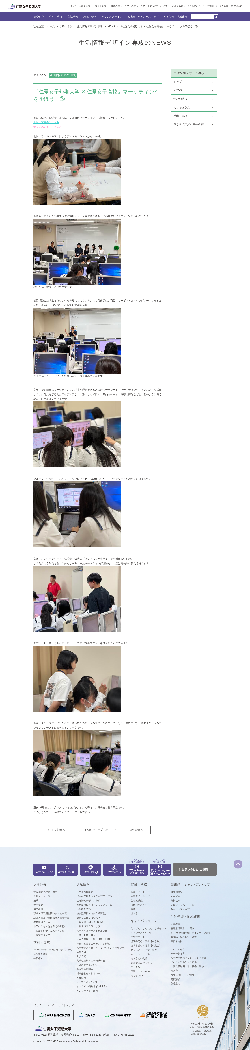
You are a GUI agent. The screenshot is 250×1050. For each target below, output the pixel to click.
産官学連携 (176, 941)
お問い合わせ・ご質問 (203, 6)
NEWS (111, 26)
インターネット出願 (87, 990)
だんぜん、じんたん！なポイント (148, 928)
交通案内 (238, 6)
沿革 (35, 900)
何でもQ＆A (137, 975)
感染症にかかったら (141, 962)
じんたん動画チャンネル (184, 962)
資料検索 (175, 900)
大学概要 (38, 904)
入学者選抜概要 (85, 892)
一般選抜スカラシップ (88, 926)
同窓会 (174, 970)
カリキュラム (181, 107)
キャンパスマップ (180, 909)
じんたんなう (178, 949)
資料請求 (223, 6)
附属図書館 (176, 892)
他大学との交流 (139, 958)
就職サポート (138, 892)
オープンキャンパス (87, 982)
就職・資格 (89, 16)
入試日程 (81, 956)
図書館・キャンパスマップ (143, 16)
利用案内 (175, 896)
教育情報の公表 (41, 922)
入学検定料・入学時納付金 (91, 960)
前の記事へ (58, 829)
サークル (135, 967)
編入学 (134, 913)
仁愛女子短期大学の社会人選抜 (187, 966)
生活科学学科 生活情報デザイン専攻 (52, 949)
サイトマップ (66, 1005)
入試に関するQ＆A (87, 965)
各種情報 (81, 977)
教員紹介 (38, 958)
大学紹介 (39, 16)
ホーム (51, 26)
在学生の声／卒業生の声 (188, 124)
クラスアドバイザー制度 (144, 949)
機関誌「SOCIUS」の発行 (185, 937)
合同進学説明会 (85, 969)
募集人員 (81, 952)
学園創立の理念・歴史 (45, 892)
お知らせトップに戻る (97, 829)
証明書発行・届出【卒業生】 (146, 945)
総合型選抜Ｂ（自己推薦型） (92, 913)
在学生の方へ (101, 6)
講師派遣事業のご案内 (182, 928)
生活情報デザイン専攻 (90, 26)
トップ (177, 81)
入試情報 (73, 16)
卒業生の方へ (131, 6)
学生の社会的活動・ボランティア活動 (191, 932)
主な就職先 (137, 900)
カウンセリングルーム (142, 954)
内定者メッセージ (140, 896)
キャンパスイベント (141, 932)
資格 (133, 909)
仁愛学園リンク (41, 935)
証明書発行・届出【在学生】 (146, 941)
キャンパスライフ (112, 16)
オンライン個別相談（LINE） (92, 986)
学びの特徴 (180, 98)
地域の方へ (116, 6)
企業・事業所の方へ (151, 6)
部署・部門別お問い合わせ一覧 (50, 913)
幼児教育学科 (40, 954)
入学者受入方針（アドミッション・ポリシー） (101, 947)
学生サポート (138, 937)
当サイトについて (43, 1005)
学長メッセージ (41, 896)
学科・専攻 (55, 16)
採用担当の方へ (139, 904)
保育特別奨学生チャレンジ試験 (93, 943)
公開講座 (175, 924)
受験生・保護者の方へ (81, 6)
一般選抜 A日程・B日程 (90, 922)
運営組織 (38, 909)
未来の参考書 (178, 953)
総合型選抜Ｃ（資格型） (90, 917)
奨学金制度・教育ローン (90, 973)
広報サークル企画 (140, 971)
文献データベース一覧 (182, 904)
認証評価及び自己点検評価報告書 (51, 917)
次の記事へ (136, 829)
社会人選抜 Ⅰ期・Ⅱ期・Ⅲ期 (93, 939)
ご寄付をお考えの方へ (174, 6)
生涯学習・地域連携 (175, 16)
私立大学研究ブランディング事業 (188, 957)
